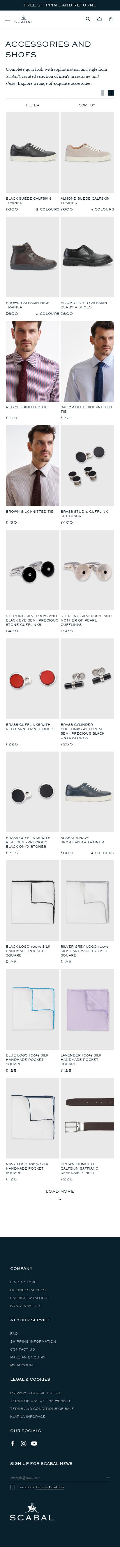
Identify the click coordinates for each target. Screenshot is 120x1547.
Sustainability (25, 1306)
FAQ (14, 1333)
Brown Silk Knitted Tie (30, 512)
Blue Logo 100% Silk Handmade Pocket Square (27, 1060)
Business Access (27, 1290)
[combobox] (87, 105)
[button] (88, 19)
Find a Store (23, 1282)
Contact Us (22, 1349)
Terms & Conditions (50, 1487)
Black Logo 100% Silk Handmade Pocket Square (28, 951)
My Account (22, 1365)
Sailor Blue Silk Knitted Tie (86, 409)
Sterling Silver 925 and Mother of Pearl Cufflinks (86, 620)
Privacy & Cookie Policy (35, 1393)
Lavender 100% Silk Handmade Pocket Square (81, 1060)
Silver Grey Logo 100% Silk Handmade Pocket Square (84, 951)
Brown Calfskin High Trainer (28, 305)
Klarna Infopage (27, 1416)
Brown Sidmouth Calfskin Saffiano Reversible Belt (79, 1168)
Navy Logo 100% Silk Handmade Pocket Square (27, 1168)
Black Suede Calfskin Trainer (28, 201)
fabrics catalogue (30, 1298)
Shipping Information (33, 1341)
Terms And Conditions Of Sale (42, 1408)
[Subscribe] (103, 1477)
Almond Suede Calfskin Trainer (85, 201)
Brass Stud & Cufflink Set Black (84, 514)
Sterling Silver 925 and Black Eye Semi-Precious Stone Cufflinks (32, 620)
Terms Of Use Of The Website (41, 1401)
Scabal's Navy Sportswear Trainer (82, 840)
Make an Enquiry (27, 1357)
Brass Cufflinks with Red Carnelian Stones (29, 727)
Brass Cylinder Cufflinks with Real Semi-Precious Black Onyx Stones (82, 731)
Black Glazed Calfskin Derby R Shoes (84, 305)
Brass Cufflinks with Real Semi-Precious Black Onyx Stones (28, 842)
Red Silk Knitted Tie (26, 407)
